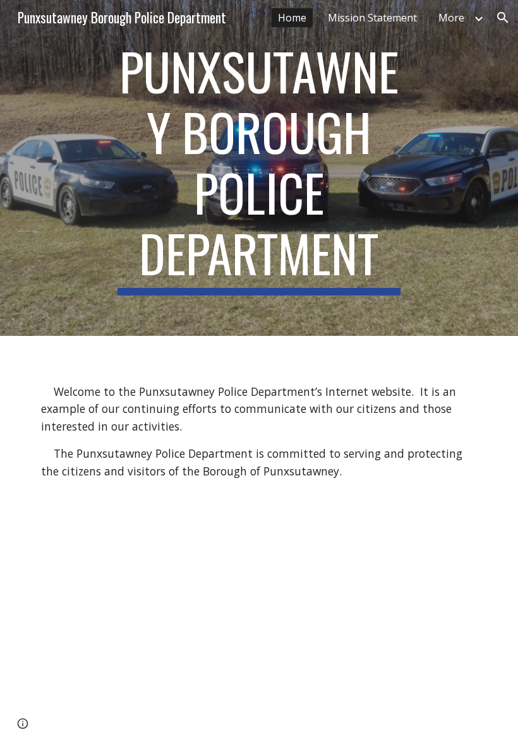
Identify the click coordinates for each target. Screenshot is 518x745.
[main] (259, 168)
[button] (503, 18)
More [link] (451, 18)
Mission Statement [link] (372, 18)
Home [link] (292, 18)
